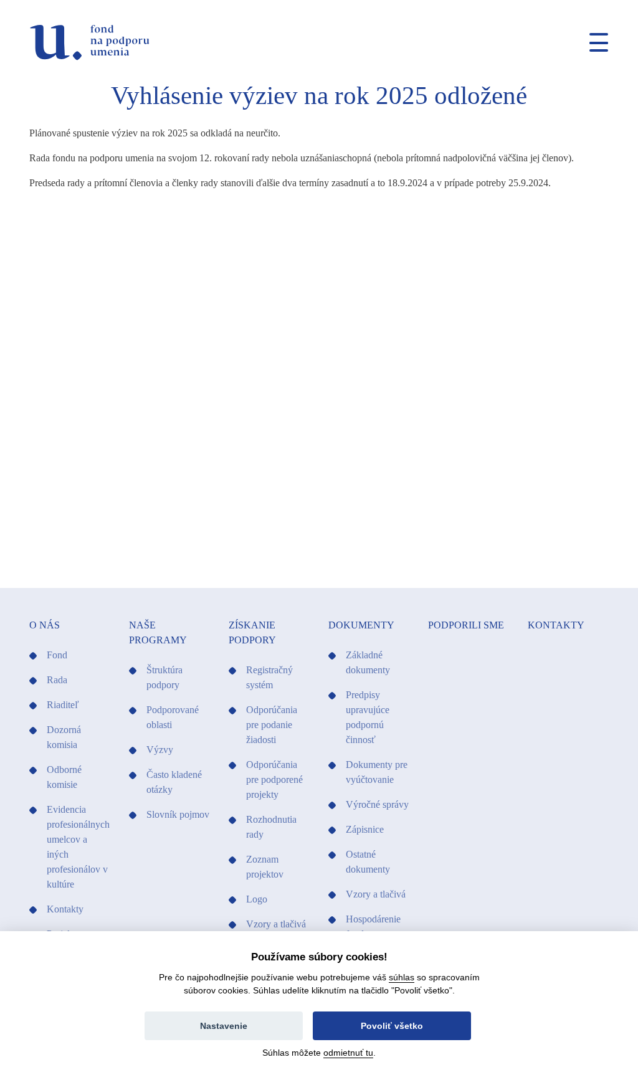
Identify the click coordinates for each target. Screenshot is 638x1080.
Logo (256, 899)
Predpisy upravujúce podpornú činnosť (367, 717)
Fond (57, 655)
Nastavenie (223, 1026)
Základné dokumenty (368, 662)
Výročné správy (377, 804)
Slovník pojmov (177, 814)
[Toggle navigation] (593, 42)
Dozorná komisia (64, 737)
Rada (57, 680)
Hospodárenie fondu (373, 926)
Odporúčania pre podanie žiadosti (271, 724)
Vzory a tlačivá (276, 924)
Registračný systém (269, 677)
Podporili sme (466, 625)
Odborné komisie (64, 777)
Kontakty (65, 909)
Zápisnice (365, 829)
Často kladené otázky (174, 782)
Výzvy (159, 749)
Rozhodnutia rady (271, 827)
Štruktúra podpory (164, 677)
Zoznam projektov (264, 866)
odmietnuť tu (348, 1053)
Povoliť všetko (392, 1026)
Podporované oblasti (172, 717)
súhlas (401, 977)
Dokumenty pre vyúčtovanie (376, 772)
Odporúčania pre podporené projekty (274, 779)
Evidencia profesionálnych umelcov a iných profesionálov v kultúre (78, 846)
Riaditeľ (63, 704)
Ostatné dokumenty (368, 861)
